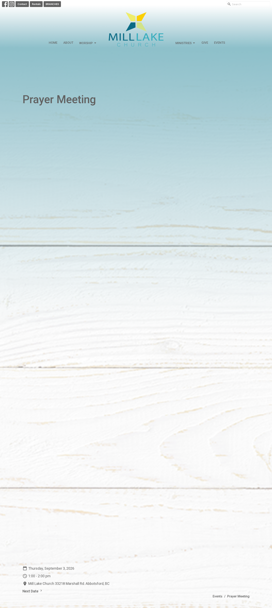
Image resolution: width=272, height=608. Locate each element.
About (68, 43)
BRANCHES (52, 4)
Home (53, 43)
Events (219, 43)
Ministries (183, 43)
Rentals (36, 4)
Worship (86, 43)
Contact (22, 4)
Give (205, 43)
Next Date (31, 591)
